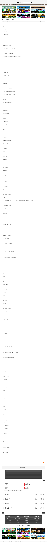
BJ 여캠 (6, 4)
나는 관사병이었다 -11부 (27, 484)
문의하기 (41, 541)
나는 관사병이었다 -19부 (5, 483)
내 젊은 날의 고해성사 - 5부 (8, 503)
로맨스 (16, 490)
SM (3, 461)
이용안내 (38, 541)
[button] (44, 480)
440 (31, 525)
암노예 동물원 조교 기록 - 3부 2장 (8, 507)
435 (22, 525)
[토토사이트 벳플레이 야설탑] (23, 10)
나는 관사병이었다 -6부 (26, 488)
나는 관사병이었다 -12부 (27, 483)
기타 (18, 490)
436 (24, 525)
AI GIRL (18, 4)
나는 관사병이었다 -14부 (5, 487)
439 (29, 525)
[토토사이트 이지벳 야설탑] (38, 17)
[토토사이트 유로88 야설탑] (9, 17)
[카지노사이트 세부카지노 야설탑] (23, 7)
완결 (20, 490)
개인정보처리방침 (10, 541)
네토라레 (5, 490)
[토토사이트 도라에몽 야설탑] (38, 10)
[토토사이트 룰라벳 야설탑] (23, 12)
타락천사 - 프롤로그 (7, 508)
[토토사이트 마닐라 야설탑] (9, 7)
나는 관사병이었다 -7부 (26, 487)
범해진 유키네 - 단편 (7, 494)
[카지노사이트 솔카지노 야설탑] (38, 15)
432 (17, 525)
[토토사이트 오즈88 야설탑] (38, 12)
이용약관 (6, 541)
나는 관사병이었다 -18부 (5, 484)
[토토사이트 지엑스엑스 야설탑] (23, 17)
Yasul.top (18, 2)
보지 (6, 251)
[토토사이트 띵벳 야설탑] (9, 10)
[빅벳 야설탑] (9, 15)
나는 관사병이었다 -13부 (5, 488)
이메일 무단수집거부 (15, 541)
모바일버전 (44, 541)
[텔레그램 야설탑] (23, 15)
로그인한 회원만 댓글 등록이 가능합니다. (23, 467)
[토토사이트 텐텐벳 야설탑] (38, 7)
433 (19, 525)
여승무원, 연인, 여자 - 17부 (7, 498)
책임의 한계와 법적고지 (20, 541)
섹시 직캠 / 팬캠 (10, 4)
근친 (14, 490)
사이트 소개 (3, 541)
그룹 (12, 490)
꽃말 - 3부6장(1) (6, 499)
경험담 (8, 490)
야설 (14, 4)
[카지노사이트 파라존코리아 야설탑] (9, 12)
